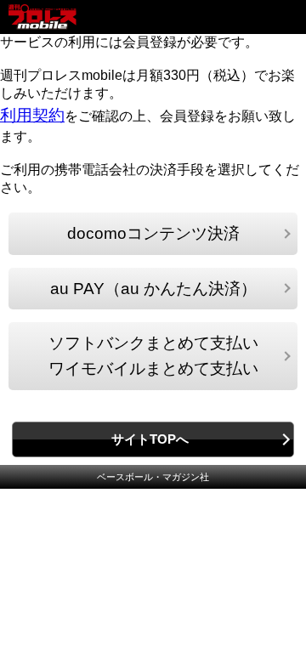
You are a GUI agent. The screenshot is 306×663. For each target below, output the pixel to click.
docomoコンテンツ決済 (153, 233)
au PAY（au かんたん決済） (153, 289)
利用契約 (32, 115)
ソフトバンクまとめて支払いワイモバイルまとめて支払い (153, 355)
